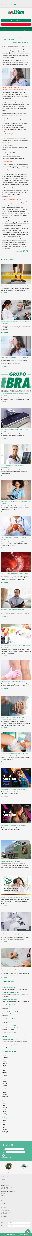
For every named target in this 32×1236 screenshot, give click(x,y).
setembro (5, 1074)
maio (3, 1124)
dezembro (5, 1057)
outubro (4, 1083)
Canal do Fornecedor (15, 4)
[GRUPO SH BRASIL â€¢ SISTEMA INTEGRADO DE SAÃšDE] (16, 12)
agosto (4, 1072)
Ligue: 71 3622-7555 (16, 20)
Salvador (3, 1193)
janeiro (4, 1061)
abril (3, 1067)
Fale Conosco (26, 4)
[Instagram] (7, 1188)
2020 (4, 1109)
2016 (4, 1060)
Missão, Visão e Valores (6, 1181)
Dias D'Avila (3, 1199)
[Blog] (2, 1188)
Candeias (3, 1197)
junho (4, 1068)
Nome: (2, 1222)
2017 (4, 1078)
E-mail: (2, 1225)
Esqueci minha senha (6, 1157)
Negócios (3, 1182)
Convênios (26, 1)
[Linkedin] (10, 1188)
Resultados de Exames (16, 24)
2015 (4, 1056)
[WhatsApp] (27, 1231)
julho (3, 1070)
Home (5, 1)
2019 (4, 1100)
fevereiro (5, 1063)
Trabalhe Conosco (5, 4)
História (3, 1179)
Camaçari (3, 1195)
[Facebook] (5, 1188)
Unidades (16, 1)
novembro (5, 1085)
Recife (2, 1200)
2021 (4, 1117)
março (4, 1065)
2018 (4, 1089)
